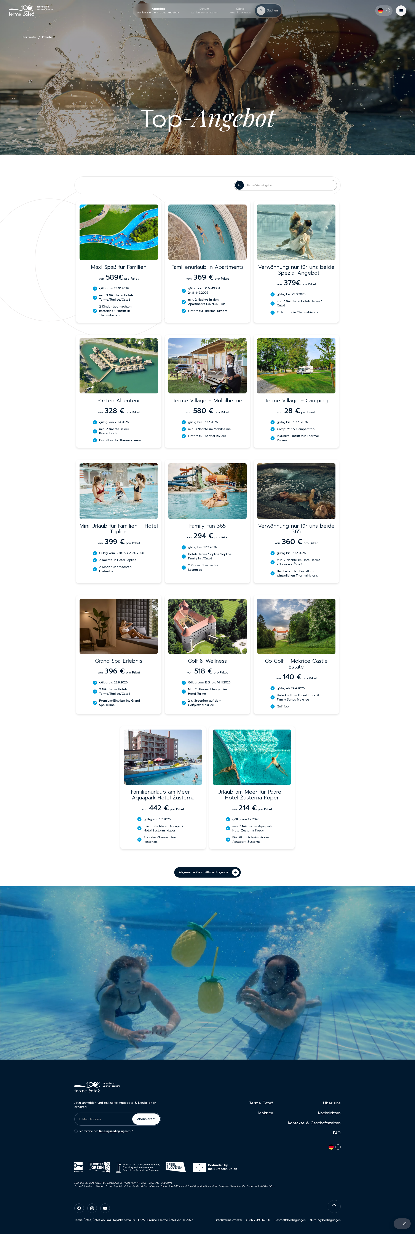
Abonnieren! (146, 1119)
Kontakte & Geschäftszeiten (314, 1123)
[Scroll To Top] (334, 1206)
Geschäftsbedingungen (290, 1220)
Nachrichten (329, 1113)
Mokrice (265, 1113)
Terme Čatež (261, 1103)
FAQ (337, 1133)
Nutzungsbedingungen (113, 1131)
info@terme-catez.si (229, 1220)
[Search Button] (239, 185)
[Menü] (401, 10)
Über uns (332, 1103)
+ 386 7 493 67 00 (258, 1220)
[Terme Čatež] (31, 10)
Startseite (29, 37)
